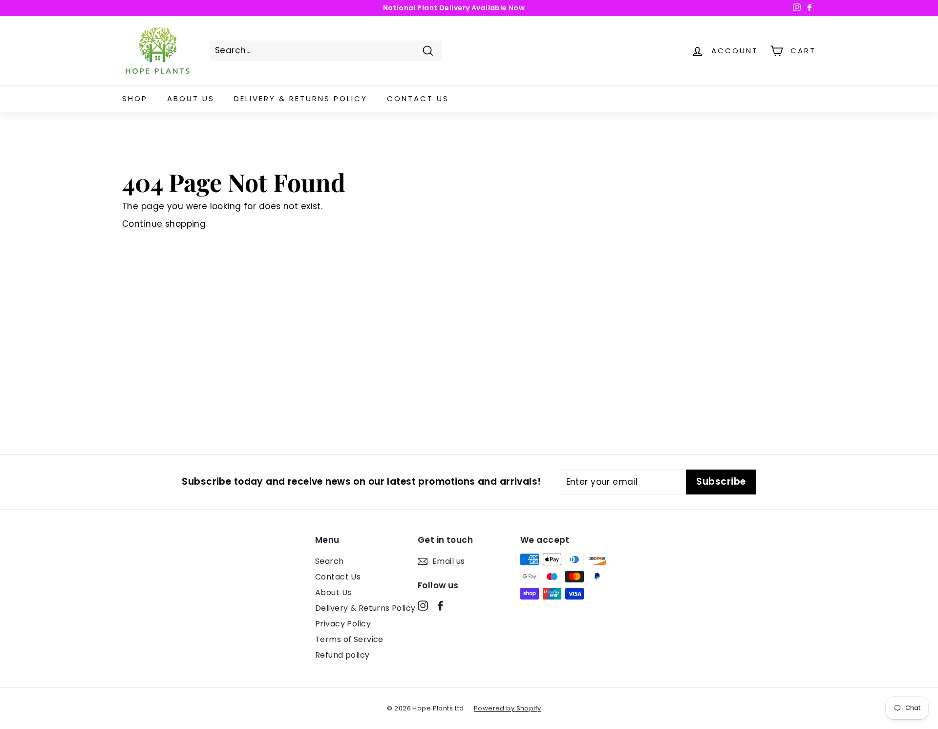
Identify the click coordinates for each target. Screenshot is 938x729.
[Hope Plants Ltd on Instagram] (423, 605)
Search (329, 561)
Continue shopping (164, 224)
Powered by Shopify (507, 708)
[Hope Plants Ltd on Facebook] (440, 605)
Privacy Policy (343, 623)
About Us (190, 98)
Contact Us (418, 98)
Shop (135, 98)
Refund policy (342, 655)
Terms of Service (349, 639)
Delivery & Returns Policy (300, 98)
